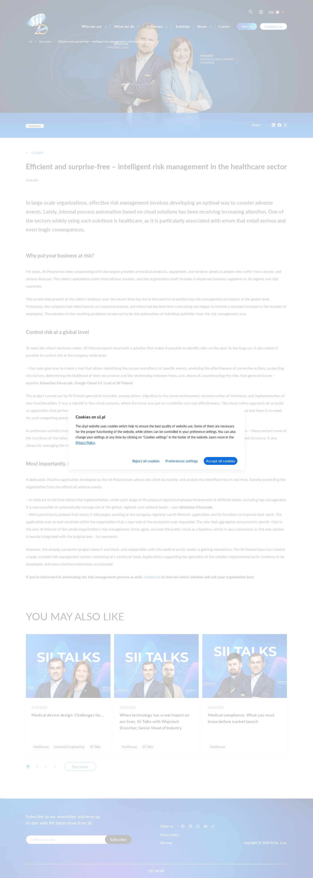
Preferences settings (181, 461)
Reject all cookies (146, 461)
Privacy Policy (85, 443)
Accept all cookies (220, 461)
